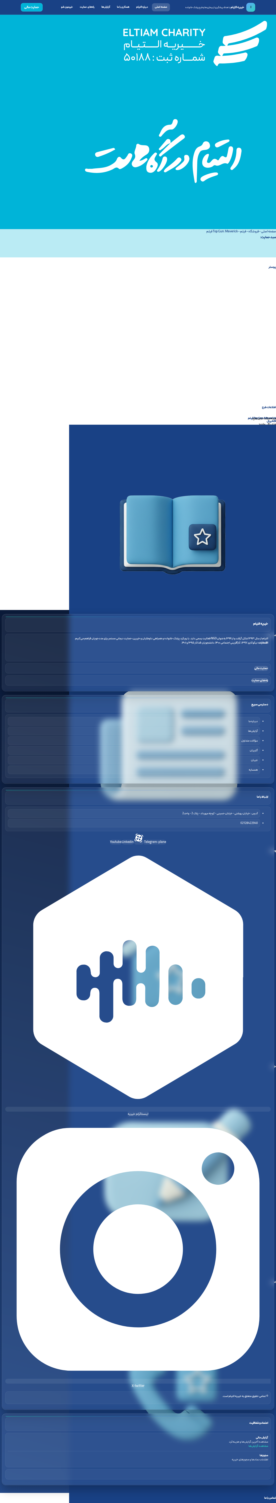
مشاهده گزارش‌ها (258, 1446)
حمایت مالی (31, 7)
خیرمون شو (67, 7)
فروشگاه (253, 231)
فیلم (243, 231)
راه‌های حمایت (87, 7)
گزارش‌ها (105, 7)
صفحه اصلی (161, 7)
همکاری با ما (123, 7)
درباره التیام (142, 7)
